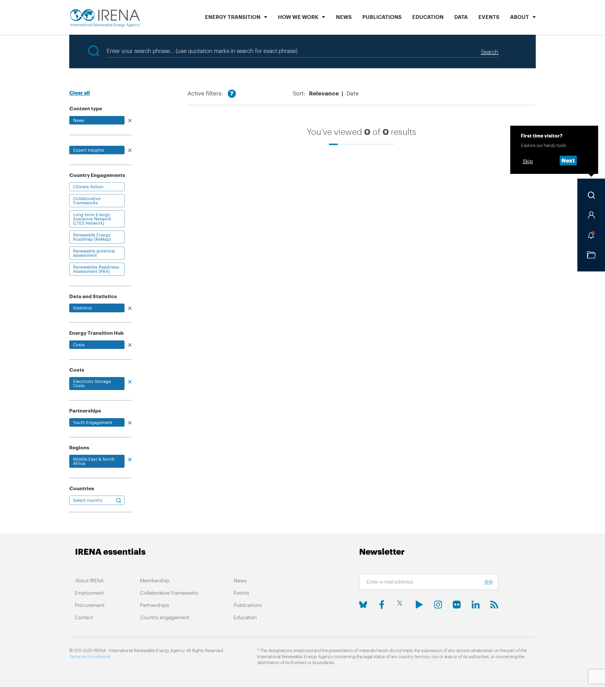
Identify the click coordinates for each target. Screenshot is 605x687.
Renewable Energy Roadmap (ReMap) (92, 237)
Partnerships (154, 605)
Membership (154, 580)
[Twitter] (401, 604)
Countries (81, 488)
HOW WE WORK (298, 17)
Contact (84, 617)
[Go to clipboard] (591, 254)
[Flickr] (457, 604)
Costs (79, 345)
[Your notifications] (591, 235)
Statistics (82, 308)
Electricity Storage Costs (92, 383)
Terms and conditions (89, 657)
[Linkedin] (476, 604)
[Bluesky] (363, 604)
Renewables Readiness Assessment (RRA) (96, 269)
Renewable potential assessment (94, 253)
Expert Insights (88, 150)
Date (352, 93)
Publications (248, 605)
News (344, 17)
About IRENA (89, 580)
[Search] (591, 195)
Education (428, 17)
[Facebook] (382, 604)
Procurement (90, 605)
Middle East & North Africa (93, 461)
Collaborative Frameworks (86, 201)
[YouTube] (419, 604)
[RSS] (494, 604)
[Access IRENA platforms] (591, 215)
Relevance (324, 93)
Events (488, 17)
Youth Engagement (92, 423)
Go (488, 582)
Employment (89, 593)
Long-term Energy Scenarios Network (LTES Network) (92, 219)
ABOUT (519, 17)
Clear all (79, 92)
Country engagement (164, 617)
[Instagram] (438, 604)
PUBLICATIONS (382, 17)
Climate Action (88, 187)
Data (461, 17)
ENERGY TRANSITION (232, 17)
